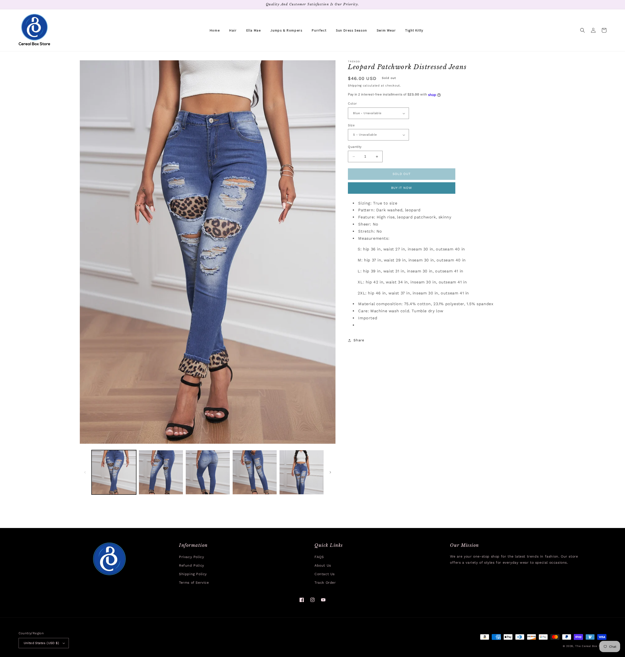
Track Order (325, 582)
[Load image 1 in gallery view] (114, 472)
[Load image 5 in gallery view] (301, 472)
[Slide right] (330, 472)
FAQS (319, 557)
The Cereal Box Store (590, 646)
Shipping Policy (193, 574)
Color (352, 104)
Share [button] (359, 340)
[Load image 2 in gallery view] (161, 472)
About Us (322, 565)
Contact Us (324, 574)
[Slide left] (85, 472)
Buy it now (401, 188)
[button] (582, 30)
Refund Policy (191, 565)
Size (351, 125)
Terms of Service (194, 582)
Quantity (355, 147)
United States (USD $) (41, 643)
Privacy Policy (191, 557)
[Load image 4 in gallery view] (254, 472)
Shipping (355, 85)
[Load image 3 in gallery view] (208, 472)
